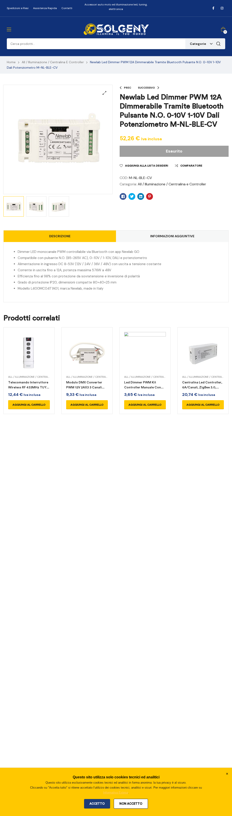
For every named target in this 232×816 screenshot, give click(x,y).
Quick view (29, 358)
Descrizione (59, 236)
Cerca (218, 43)
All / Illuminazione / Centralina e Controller (53, 62)
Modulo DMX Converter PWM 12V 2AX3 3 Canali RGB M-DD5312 (84, 387)
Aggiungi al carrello (29, 404)
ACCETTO (97, 803)
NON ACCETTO (130, 803)
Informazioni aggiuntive (172, 236)
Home (11, 62)
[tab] (60, 236)
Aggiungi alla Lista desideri (146, 165)
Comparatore (191, 165)
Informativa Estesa (115, 792)
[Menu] (9, 29)
